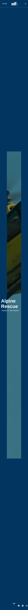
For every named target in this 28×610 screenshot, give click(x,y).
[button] (25, 3)
